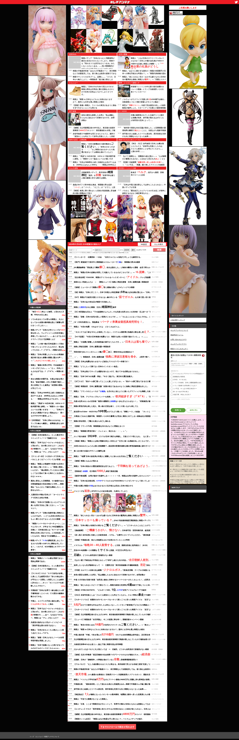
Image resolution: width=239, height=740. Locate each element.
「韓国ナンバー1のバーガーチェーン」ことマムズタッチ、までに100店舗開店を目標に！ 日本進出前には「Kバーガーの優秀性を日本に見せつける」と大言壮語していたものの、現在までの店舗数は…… (48, 529)
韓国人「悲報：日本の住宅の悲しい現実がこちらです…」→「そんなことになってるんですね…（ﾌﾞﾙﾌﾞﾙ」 (115, 317)
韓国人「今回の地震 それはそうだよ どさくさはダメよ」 (97, 326)
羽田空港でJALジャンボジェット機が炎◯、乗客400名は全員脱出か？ (104, 351)
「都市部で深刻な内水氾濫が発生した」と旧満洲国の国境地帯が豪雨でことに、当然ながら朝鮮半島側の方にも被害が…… (144, 130)
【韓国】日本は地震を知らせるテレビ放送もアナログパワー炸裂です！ (102, 361)
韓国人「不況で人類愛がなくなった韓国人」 (91, 699)
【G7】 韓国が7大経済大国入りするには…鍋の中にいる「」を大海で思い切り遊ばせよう (116, 297)
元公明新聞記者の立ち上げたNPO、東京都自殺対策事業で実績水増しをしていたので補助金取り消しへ (114, 639)
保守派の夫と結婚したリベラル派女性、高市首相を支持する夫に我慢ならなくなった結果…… (110, 689)
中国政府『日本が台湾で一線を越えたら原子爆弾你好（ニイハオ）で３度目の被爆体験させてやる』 (47, 593)
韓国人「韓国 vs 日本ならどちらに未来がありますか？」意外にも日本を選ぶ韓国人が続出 (109, 629)
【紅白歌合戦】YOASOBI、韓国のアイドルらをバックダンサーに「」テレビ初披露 (112, 277)
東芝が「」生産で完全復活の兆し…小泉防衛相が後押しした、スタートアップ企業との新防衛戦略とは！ (144, 108)
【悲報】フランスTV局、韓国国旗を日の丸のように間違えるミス (99, 426)
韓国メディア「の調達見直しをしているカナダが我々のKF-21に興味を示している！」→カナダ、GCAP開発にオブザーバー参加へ (48, 545)
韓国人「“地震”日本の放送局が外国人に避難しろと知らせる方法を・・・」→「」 (114, 456)
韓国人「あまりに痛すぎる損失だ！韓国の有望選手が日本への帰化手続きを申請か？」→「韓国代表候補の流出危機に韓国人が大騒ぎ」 (144, 73)
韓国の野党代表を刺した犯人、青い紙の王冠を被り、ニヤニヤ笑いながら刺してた (106, 406)
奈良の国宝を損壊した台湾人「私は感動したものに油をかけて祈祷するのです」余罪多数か (98, 117)
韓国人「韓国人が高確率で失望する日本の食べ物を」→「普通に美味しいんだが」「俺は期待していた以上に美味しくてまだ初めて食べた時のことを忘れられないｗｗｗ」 (47, 470)
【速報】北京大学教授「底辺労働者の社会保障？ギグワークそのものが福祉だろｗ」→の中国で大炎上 (119, 654)
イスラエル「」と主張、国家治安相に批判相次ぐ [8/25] (111, 545)
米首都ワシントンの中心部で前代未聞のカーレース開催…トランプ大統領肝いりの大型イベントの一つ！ (147, 89)
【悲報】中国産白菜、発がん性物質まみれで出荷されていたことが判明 (102, 540)
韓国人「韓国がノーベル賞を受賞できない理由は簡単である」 (47, 559)
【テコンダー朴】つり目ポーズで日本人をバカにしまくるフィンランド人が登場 (47, 458)
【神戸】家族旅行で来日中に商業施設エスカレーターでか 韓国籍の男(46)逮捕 (107, 262)
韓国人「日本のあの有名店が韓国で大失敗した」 (93, 302)
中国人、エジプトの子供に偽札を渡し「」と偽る (47, 602)
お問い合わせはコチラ (178, 339)
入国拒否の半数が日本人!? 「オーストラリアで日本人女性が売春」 (47, 496)
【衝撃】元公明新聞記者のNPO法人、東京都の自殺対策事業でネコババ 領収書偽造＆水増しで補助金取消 (94, 130)
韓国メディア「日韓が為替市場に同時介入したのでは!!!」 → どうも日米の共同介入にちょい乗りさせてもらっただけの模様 (48, 516)
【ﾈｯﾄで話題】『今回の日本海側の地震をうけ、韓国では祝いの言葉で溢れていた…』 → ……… (111, 336)
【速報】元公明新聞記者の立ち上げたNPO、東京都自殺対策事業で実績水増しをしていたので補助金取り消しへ (117, 614)
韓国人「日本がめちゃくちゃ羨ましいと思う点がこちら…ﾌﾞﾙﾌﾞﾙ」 (47, 631)
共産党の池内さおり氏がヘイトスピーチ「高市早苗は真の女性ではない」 (46, 624)
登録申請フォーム (176, 335)
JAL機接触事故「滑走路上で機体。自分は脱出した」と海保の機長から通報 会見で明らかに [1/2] (115, 267)
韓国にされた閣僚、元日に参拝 (95, 307)
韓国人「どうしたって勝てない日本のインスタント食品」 (96, 366)
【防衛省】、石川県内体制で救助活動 (96, 471)
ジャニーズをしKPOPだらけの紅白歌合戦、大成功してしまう (101, 490)
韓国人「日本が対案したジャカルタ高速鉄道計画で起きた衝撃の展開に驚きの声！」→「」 (47, 357)
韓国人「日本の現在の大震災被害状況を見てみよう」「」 (112, 466)
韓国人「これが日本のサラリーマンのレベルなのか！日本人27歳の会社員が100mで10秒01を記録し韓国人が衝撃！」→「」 (147, 64)
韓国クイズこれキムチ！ (179, 349)
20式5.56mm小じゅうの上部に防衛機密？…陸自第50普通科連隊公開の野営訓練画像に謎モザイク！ (113, 446)
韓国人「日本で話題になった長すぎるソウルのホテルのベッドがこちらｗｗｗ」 (47, 646)
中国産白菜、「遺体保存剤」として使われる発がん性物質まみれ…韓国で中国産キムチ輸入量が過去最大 (114, 684)
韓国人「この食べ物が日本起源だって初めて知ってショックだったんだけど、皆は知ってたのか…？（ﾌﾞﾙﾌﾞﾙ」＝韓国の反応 (47, 346)
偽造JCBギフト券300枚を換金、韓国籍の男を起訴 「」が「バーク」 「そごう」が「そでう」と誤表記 (94, 187)
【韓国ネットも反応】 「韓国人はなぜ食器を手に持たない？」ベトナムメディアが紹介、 (109, 719)
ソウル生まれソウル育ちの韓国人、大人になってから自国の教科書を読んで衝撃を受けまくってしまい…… (47, 322)
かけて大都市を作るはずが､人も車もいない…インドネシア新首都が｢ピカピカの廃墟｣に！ (112, 604)
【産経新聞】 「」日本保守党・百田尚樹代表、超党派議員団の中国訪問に (120, 530)
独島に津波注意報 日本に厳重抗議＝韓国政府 (92, 346)
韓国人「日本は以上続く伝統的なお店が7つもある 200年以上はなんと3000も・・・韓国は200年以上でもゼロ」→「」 (48, 395)
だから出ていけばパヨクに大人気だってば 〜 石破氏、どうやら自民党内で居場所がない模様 (111, 649)
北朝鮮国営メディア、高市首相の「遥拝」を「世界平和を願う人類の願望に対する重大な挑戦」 (98, 175)
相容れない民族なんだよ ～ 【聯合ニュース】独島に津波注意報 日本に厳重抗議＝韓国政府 (111, 282)
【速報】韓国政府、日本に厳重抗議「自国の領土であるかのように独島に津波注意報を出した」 (111, 386)
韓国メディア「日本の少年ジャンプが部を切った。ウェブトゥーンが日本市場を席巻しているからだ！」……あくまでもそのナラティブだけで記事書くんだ (48, 334)
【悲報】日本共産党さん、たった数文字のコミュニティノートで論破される (47, 436)
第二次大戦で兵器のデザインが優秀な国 (89, 451)
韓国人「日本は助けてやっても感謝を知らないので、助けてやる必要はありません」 (107, 371)
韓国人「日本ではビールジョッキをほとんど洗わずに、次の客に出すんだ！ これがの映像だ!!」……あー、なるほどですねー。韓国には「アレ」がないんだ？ (47, 447)
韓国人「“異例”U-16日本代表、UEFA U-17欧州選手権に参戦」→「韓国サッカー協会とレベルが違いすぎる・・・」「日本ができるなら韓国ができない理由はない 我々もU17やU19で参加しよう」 (47, 409)
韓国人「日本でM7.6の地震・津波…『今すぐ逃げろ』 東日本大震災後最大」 (104, 376)
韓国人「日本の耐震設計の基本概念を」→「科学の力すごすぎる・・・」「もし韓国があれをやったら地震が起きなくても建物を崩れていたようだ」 (98, 149)
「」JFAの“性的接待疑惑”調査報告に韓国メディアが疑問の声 (116, 520)
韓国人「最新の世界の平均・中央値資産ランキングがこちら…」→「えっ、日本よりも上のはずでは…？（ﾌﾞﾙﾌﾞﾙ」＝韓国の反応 (47, 370)
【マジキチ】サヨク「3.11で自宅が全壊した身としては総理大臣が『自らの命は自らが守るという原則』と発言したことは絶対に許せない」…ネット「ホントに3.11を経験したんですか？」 (47, 579)
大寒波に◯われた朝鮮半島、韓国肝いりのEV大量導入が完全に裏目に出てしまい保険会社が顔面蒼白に (114, 416)
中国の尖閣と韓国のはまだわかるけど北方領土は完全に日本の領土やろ (103, 486)
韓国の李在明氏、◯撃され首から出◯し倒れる (92, 421)
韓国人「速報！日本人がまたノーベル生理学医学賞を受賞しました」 (47, 639)
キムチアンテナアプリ (178, 344)
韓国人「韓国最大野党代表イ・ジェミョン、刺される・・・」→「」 (101, 431)
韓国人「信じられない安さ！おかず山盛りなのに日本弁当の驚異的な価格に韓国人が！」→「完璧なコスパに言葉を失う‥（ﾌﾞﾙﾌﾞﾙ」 (144, 79)
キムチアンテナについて (179, 330)
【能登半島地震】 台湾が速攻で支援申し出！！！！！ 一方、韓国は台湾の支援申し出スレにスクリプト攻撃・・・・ (119, 476)
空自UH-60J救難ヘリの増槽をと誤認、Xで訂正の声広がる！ (103, 550)
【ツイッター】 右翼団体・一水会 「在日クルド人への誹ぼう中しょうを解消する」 (108, 257)
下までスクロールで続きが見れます (117, 726)
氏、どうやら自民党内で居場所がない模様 (93, 555)
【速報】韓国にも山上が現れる (86, 461)
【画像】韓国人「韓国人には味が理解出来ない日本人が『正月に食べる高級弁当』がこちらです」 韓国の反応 (117, 441)
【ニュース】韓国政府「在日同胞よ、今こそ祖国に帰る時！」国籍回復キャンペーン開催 (109, 619)
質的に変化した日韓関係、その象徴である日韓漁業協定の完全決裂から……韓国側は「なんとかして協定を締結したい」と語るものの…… (47, 485)
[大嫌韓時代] (78, 206)
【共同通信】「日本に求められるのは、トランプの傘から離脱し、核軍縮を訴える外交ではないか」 (47, 423)
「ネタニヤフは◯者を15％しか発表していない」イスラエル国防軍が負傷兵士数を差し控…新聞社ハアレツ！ (119, 331)
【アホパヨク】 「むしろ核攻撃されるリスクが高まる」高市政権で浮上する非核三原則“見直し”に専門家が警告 (117, 664)
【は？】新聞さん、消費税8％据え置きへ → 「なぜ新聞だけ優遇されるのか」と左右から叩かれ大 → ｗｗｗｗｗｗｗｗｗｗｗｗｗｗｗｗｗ (144, 159)
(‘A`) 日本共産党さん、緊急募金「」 (109, 321)
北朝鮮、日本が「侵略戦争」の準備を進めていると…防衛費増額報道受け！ (106, 659)
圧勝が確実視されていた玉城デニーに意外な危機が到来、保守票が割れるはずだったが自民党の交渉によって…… (147, 117)
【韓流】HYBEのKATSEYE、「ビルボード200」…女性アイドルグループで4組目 (110, 589)
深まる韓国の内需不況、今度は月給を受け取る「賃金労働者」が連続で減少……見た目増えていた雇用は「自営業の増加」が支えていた (47, 383)
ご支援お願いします (188, 7)
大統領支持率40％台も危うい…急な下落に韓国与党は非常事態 (98, 644)
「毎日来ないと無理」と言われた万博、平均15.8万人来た (47, 313)
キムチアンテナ (102, 1)
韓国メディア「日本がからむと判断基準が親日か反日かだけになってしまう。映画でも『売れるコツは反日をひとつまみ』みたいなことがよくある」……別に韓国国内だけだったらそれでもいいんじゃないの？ (98, 63)
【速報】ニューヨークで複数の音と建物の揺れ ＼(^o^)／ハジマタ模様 (104, 287)
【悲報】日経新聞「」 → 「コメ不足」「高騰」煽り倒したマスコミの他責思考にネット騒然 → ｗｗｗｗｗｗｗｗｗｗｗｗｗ (143, 165)
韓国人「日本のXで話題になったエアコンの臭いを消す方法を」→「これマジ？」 (48, 505)
